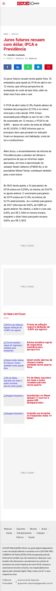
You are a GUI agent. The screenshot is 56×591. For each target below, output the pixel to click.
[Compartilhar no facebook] (7, 67)
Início (6, 34)
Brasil (44, 529)
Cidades (40, 533)
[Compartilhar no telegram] (38, 67)
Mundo (33, 529)
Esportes (21, 529)
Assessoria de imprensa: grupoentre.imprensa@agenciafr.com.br (35, 581)
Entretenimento (24, 533)
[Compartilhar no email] (48, 67)
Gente (9, 533)
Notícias (14, 34)
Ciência (19, 537)
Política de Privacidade (7, 581)
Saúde (31, 537)
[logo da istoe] (28, 4)
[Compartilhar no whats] (28, 67)
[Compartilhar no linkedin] (18, 67)
